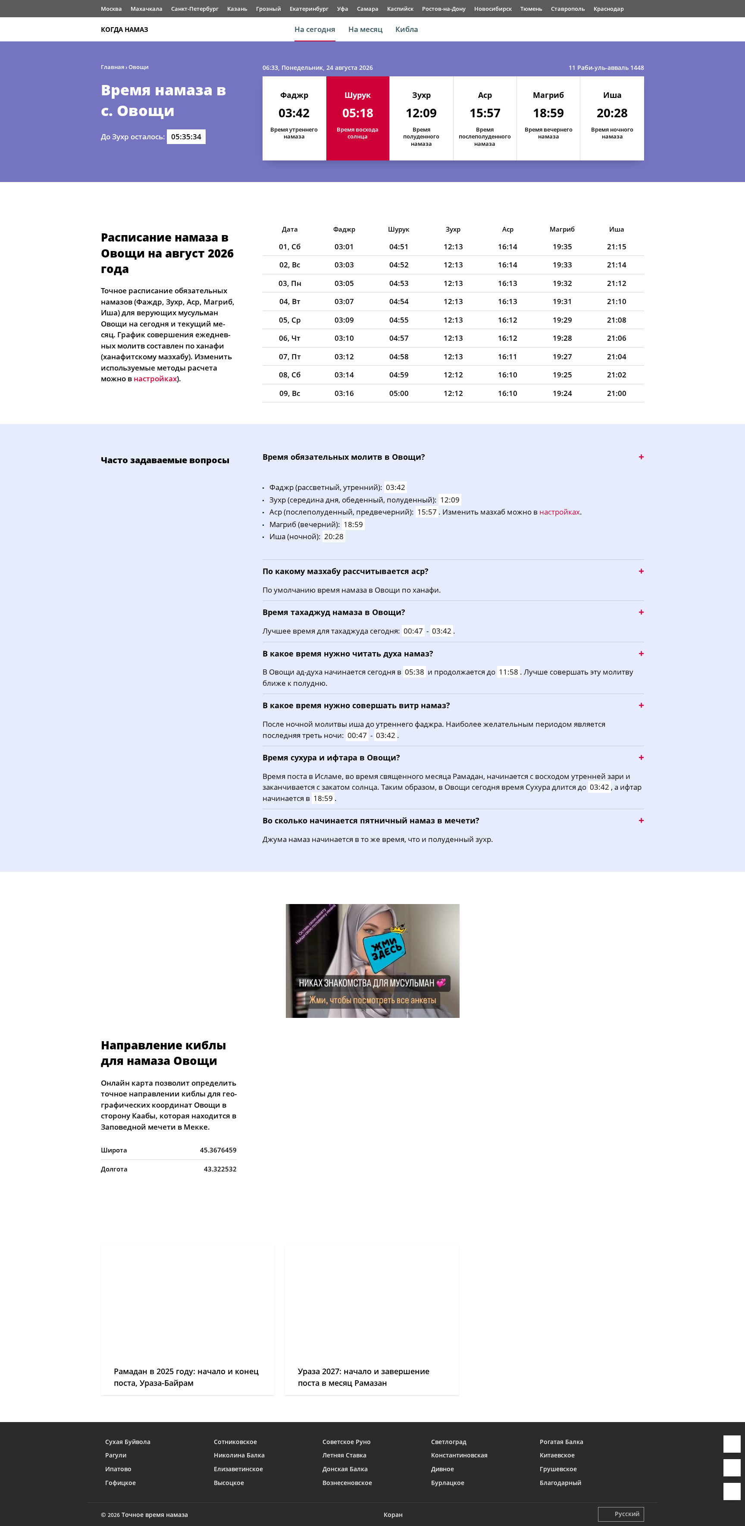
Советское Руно (346, 1442)
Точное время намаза (155, 1514)
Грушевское (558, 1469)
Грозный (268, 9)
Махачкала (147, 9)
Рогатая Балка (561, 1442)
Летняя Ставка (344, 1455)
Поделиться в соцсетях (732, 1467)
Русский (627, 1514)
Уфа (342, 9)
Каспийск (400, 9)
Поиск (639, 29)
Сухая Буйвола (127, 1442)
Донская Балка (345, 1469)
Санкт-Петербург (195, 9)
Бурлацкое (447, 1483)
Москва (111, 9)
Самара (368, 9)
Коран (393, 1514)
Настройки (732, 1491)
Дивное (442, 1469)
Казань (237, 9)
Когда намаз (124, 29)
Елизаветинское (238, 1469)
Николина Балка (239, 1455)
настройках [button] (155, 378)
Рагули (115, 1455)
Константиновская (459, 1455)
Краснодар (609, 9)
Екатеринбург (309, 9)
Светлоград (448, 1442)
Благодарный (560, 1483)
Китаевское (557, 1455)
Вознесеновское (347, 1483)
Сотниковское (235, 1442)
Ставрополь (568, 9)
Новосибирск (493, 9)
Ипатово (118, 1469)
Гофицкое (120, 1483)
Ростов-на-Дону (444, 9)
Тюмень (531, 9)
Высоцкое (229, 1483)
